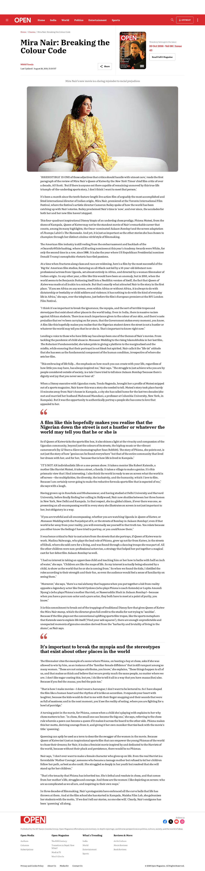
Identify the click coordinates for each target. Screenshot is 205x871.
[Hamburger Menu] (7, 20)
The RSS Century (59, 841)
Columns (24, 845)
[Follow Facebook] (165, 821)
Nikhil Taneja (26, 64)
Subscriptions (26, 849)
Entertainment (97, 20)
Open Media (27, 835)
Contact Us (77, 865)
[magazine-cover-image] (133, 50)
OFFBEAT (186, 19)
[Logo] (21, 20)
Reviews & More (123, 835)
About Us (51, 865)
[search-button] (172, 20)
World (65, 20)
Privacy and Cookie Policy (32, 865)
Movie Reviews (120, 845)
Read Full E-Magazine (162, 57)
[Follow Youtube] (176, 821)
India (53, 20)
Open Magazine (60, 835)
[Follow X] (170, 821)
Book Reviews (120, 849)
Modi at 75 (56, 852)
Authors (24, 841)
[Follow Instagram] (182, 821)
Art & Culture (120, 841)
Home (41, 20)
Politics (78, 20)
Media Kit (64, 865)
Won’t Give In (58, 856)
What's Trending (92, 835)
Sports (116, 20)
